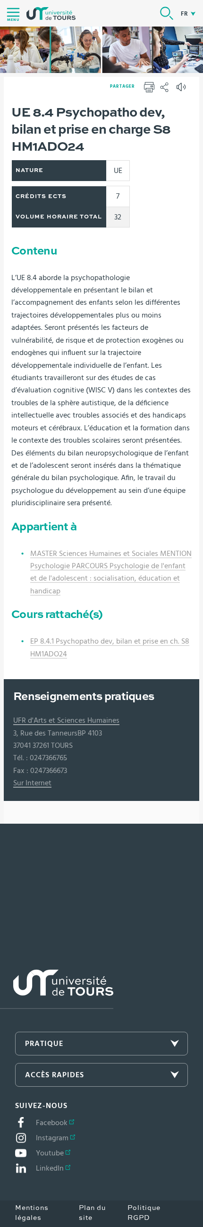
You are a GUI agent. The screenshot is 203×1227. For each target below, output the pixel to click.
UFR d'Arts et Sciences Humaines (66, 720)
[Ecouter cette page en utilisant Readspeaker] (182, 90)
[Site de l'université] (56, 989)
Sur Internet (32, 783)
